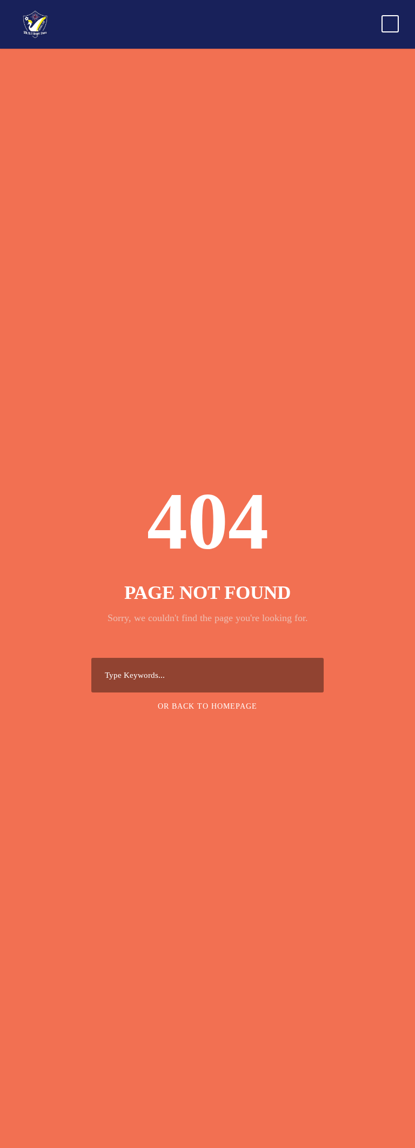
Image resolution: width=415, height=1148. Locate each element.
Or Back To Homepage (207, 706)
